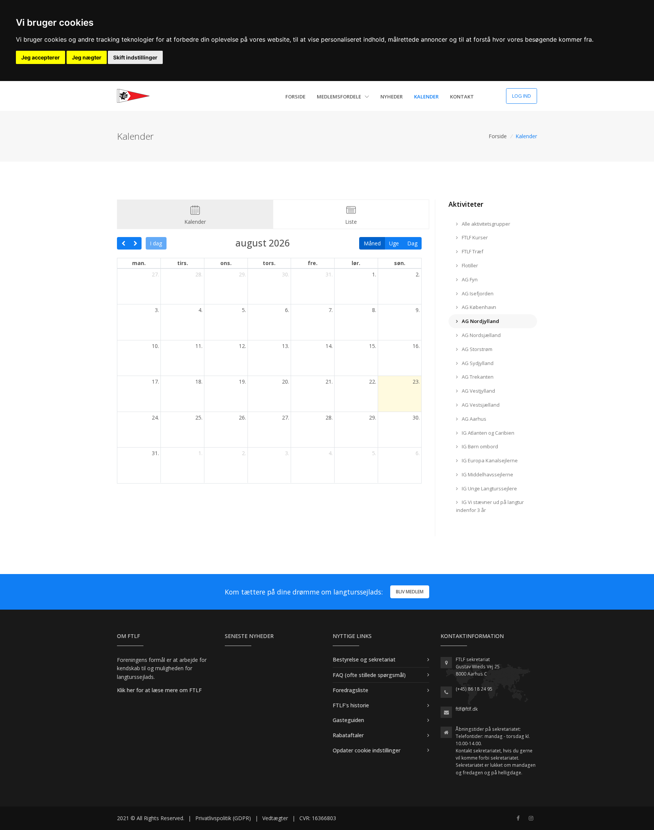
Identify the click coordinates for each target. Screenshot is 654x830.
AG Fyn (469, 279)
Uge (394, 243)
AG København (478, 307)
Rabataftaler (348, 735)
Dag (412, 243)
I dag (156, 243)
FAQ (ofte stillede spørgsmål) (369, 675)
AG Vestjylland (478, 390)
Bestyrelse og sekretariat (364, 659)
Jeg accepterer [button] (40, 57)
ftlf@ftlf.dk (467, 709)
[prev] (123, 243)
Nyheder (391, 96)
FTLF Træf (472, 251)
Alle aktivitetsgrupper (485, 223)
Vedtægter (275, 818)
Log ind (521, 95)
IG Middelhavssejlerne (487, 474)
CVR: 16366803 (317, 818)
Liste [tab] (351, 221)
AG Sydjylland (477, 363)
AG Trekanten (477, 376)
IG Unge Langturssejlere (489, 488)
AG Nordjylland (480, 321)
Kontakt (462, 96)
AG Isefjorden (477, 293)
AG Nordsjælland (481, 335)
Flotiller (469, 265)
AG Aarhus (473, 418)
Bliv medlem (410, 591)
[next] (135, 243)
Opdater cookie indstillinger (366, 750)
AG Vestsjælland (480, 404)
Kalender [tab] (195, 221)
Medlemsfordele (339, 96)
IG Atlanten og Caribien (487, 432)
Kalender (426, 96)
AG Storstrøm (476, 349)
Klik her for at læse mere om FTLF (159, 690)
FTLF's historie (351, 705)
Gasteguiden (348, 720)
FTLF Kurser (474, 237)
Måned (372, 243)
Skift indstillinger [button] (135, 57)
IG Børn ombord (479, 446)
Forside (295, 96)
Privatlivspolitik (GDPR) (223, 818)
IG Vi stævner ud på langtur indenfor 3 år (490, 506)
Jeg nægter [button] (86, 57)
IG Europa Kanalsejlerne (489, 460)
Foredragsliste (350, 690)
